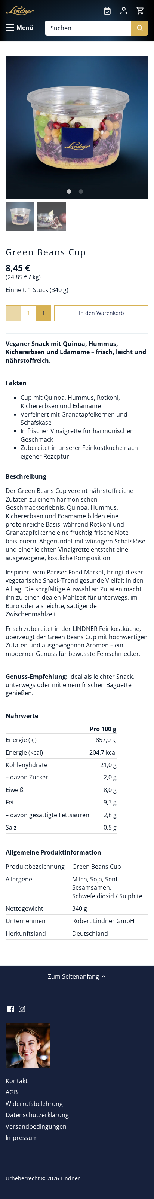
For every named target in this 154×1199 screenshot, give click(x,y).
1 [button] (69, 191)
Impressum (22, 1138)
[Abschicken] (139, 28)
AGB (12, 1092)
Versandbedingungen (36, 1126)
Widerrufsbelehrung (34, 1104)
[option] (77, 127)
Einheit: (16, 290)
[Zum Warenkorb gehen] (140, 10)
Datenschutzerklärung (37, 1115)
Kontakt (17, 1081)
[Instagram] (22, 1008)
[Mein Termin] (107, 10)
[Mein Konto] (123, 10)
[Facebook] (10, 1008)
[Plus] (43, 313)
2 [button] (80, 191)
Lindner (70, 1178)
